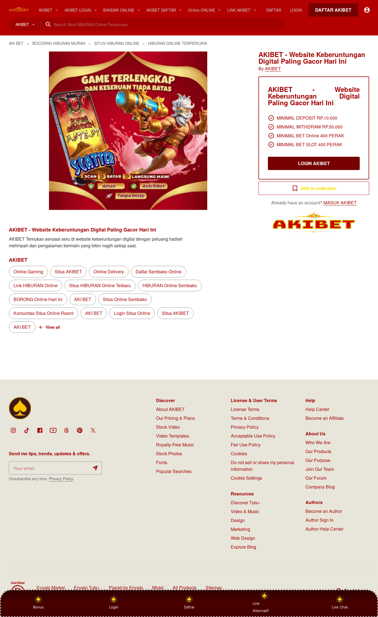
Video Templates (172, 436)
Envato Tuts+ (87, 587)
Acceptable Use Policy (253, 436)
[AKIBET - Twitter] (93, 430)
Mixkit (158, 587)
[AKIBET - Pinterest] (79, 430)
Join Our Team (319, 469)
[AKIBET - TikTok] (26, 430)
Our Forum (316, 478)
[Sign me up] (95, 468)
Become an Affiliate (324, 418)
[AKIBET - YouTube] (53, 430)
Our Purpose (317, 460)
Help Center (317, 409)
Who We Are (317, 442)
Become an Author (323, 511)
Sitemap (214, 587)
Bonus (38, 607)
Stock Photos (169, 453)
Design (238, 520)
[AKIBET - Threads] (66, 430)
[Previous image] (20, 130)
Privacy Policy (61, 478)
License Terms (245, 409)
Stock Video (168, 427)
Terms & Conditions (250, 418)
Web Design (243, 538)
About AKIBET (170, 409)
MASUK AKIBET (340, 202)
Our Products (318, 451)
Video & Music (245, 511)
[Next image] (235, 130)
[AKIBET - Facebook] (39, 430)
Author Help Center (324, 529)
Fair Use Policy (246, 444)
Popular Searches (173, 471)
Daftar (190, 607)
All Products (184, 587)
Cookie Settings (246, 478)
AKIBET (273, 68)
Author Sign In (319, 520)
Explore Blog (243, 547)
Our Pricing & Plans (175, 418)
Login (113, 607)
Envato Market (51, 587)
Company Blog (320, 487)
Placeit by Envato (126, 587)
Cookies (239, 453)
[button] (128, 131)
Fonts (161, 462)
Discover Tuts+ (245, 502)
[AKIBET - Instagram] (13, 430)
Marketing (240, 529)
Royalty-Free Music (175, 444)
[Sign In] (367, 10)
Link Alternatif (261, 607)
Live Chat (340, 607)
